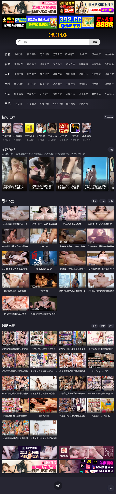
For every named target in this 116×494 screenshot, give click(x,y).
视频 (7, 64)
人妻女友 (44, 93)
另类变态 (109, 74)
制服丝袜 (70, 74)
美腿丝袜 (70, 84)
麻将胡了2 (70, 54)
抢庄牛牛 (109, 54)
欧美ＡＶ (44, 64)
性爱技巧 (109, 93)
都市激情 (18, 93)
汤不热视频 (57, 103)
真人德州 (31, 54)
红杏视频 (70, 103)
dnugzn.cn (58, 35)
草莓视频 (44, 103)
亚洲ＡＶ (18, 64)
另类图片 (109, 84)
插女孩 (18, 103)
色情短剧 (83, 103)
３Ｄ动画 (57, 64)
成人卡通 (44, 74)
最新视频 (8, 201)
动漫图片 (57, 84)
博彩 (7, 54)
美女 (94, 201)
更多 (111, 201)
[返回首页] (111, 487)
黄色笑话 (96, 93)
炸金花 (83, 54)
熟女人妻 (70, 64)
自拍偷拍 (31, 64)
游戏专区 (57, 54)
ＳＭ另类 (109, 64)
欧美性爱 (57, 74)
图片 (7, 84)
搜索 (95, 42)
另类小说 (83, 93)
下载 (111, 149)
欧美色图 (44, 84)
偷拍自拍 (31, 74)
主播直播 (96, 64)
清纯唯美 (83, 84)
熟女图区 (96, 84)
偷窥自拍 (18, 84)
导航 (7, 104)
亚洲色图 (31, 84)
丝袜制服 (83, 64)
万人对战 (44, 54)
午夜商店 (31, 103)
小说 (7, 94)
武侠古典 (57, 93)
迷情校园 (70, 93)
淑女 (103, 325)
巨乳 (103, 201)
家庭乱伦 (31, 93)
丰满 (94, 325)
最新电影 (8, 325)
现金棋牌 (96, 54)
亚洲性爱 (18, 74)
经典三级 (83, 74)
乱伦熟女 (96, 74)
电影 (7, 74)
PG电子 (18, 54)
